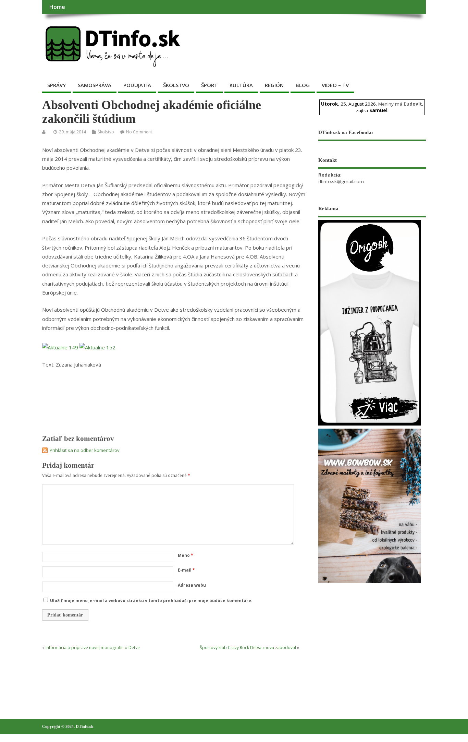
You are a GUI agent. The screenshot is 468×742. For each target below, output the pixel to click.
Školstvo (106, 132)
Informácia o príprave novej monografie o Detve (93, 647)
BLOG (303, 85)
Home (57, 7)
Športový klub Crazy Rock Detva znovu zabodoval (248, 647)
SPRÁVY (56, 85)
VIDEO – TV (335, 85)
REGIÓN (274, 85)
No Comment (139, 132)
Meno (185, 555)
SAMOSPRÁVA (94, 85)
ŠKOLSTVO (176, 85)
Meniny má (400, 104)
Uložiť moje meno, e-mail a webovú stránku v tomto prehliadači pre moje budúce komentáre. (151, 600)
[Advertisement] (369, 637)
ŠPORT (209, 85)
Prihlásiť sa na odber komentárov (85, 450)
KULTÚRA (241, 85)
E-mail (186, 570)
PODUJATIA (137, 85)
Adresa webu (192, 585)
